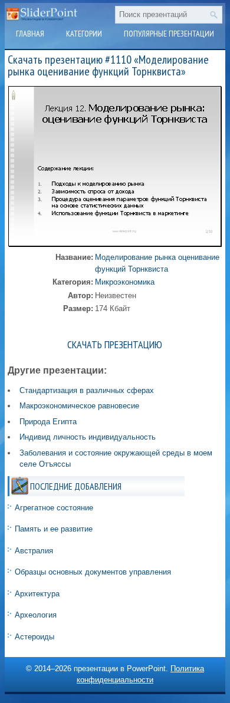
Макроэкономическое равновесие (79, 405)
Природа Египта (48, 421)
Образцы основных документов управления (93, 571)
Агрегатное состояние (54, 507)
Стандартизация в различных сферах (86, 390)
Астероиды (34, 636)
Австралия (34, 550)
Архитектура (37, 593)
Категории (84, 33)
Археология (36, 614)
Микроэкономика (125, 282)
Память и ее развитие (54, 528)
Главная (30, 33)
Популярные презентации (169, 33)
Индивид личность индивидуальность (87, 437)
